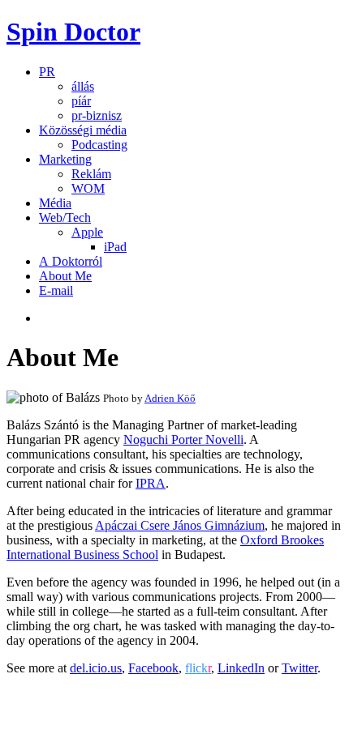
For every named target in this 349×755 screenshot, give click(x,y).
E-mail (56, 290)
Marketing (65, 159)
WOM (88, 188)
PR (47, 72)
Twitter (299, 668)
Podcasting (99, 144)
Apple (87, 232)
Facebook (153, 668)
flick (198, 668)
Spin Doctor (73, 31)
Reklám (91, 174)
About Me (65, 276)
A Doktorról (70, 261)
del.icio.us (96, 668)
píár (81, 101)
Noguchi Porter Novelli (183, 439)
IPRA (151, 483)
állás (82, 86)
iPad (115, 247)
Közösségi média (83, 130)
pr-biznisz (96, 115)
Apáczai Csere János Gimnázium (180, 525)
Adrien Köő (170, 398)
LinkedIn (241, 668)
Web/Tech (65, 217)
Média (55, 203)
